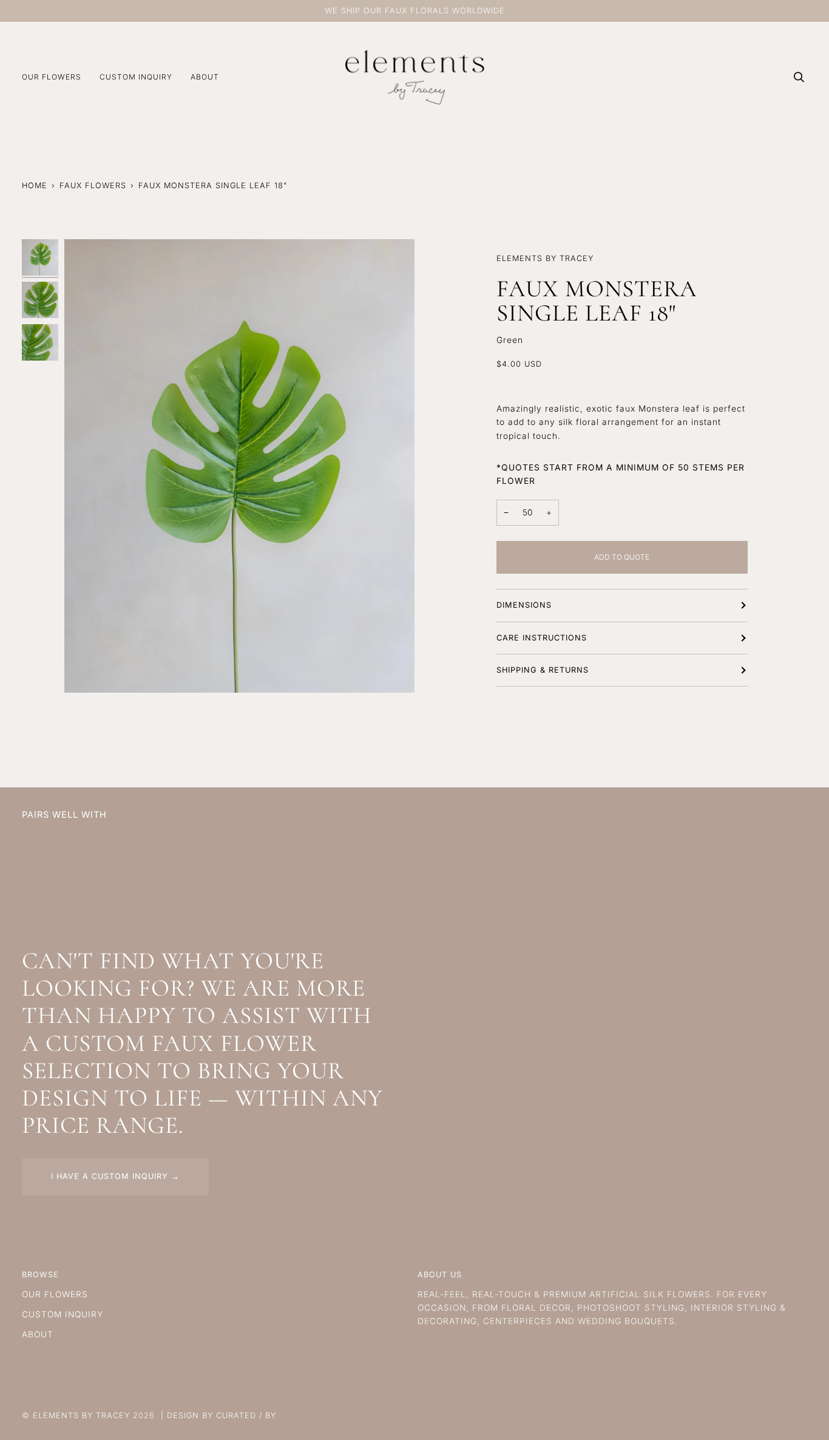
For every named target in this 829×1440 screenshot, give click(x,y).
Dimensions (524, 605)
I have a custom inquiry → (115, 1176)
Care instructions (541, 637)
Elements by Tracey (545, 258)
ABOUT (37, 1334)
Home (34, 185)
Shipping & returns (542, 669)
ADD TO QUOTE (621, 557)
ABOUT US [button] (440, 1274)
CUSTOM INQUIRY (62, 1314)
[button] (56, 77)
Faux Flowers (92, 185)
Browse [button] (40, 1274)
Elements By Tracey (81, 1415)
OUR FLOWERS (55, 1294)
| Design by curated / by (218, 1415)
